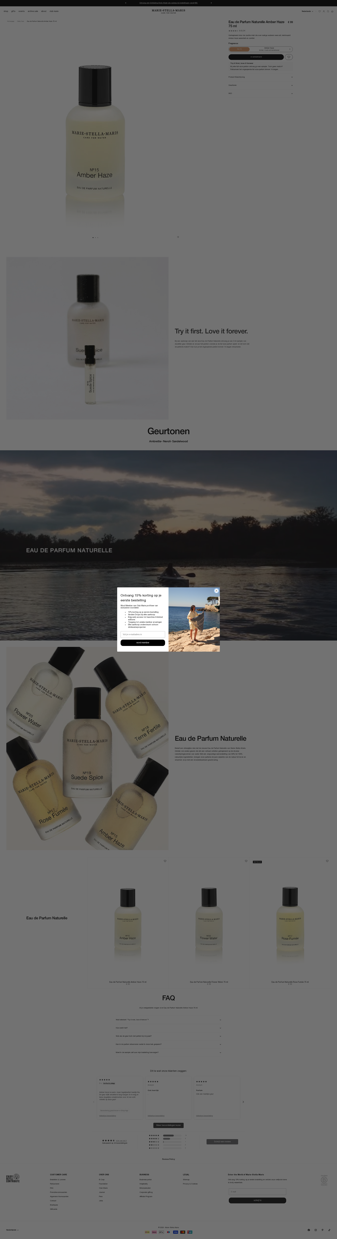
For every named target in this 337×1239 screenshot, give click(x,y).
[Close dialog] (216, 590)
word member (142, 643)
